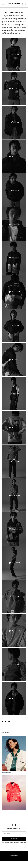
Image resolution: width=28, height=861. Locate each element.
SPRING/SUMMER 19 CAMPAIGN (6, 772)
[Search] (22, 3)
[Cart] (25, 3)
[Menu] (2, 3)
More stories (5, 732)
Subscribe (14, 838)
